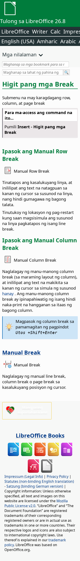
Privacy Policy (57, 476)
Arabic (68, 41)
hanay (8, 293)
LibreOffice (15, 31)
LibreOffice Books (40, 435)
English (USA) (17, 41)
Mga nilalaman (19, 54)
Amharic (47, 41)
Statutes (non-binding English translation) (39, 481)
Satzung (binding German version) (34, 486)
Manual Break (21, 352)
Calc (55, 31)
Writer (40, 31)
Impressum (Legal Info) (23, 476)
